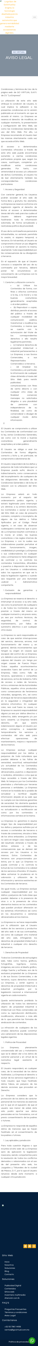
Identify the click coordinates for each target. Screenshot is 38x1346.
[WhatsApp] (32, 1340)
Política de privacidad (19, 1342)
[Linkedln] (25, 1246)
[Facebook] (30, 1246)
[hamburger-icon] (34, 17)
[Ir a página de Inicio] (9, 17)
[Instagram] (34, 1246)
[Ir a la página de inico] (10, 1223)
